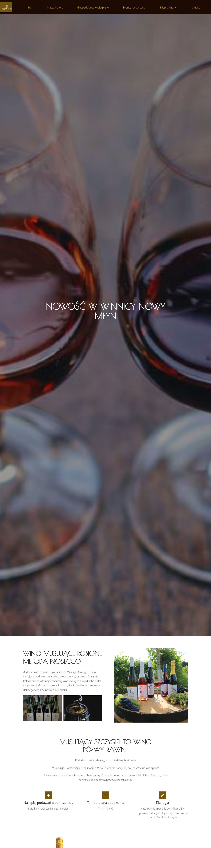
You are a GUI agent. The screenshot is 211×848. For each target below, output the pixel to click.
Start (30, 7)
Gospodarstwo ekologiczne (93, 7)
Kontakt (195, 7)
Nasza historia (55, 7)
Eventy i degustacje (134, 7)
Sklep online (166, 7)
